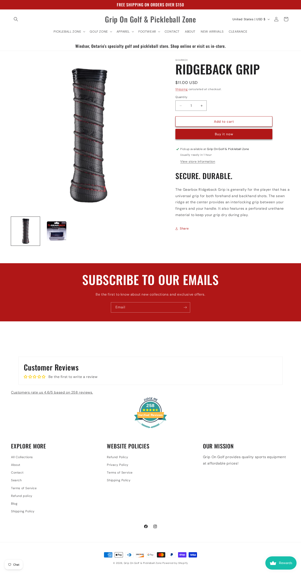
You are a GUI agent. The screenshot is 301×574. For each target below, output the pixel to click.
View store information (197, 161)
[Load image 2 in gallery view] (56, 231)
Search (16, 480)
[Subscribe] (185, 307)
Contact (17, 472)
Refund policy (21, 496)
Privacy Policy (117, 465)
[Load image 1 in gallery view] (25, 231)
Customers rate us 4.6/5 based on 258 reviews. (52, 392)
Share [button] (184, 228)
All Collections (22, 457)
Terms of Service (24, 488)
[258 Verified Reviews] (150, 430)
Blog (14, 503)
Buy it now (224, 134)
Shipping (181, 89)
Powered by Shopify (175, 563)
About (15, 465)
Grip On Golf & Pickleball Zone (143, 563)
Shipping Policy (23, 511)
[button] (16, 19)
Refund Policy (117, 457)
